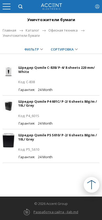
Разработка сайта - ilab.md (55, 212)
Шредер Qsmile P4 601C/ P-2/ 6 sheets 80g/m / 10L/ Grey (57, 103)
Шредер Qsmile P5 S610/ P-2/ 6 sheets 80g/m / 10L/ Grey (57, 137)
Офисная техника (63, 30)
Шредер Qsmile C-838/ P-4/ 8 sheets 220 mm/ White (56, 69)
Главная (9, 30)
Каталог (32, 30)
